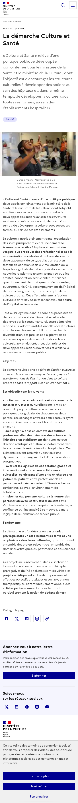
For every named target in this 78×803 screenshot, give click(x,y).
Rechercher (62, 5)
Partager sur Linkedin (26, 618)
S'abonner (39, 675)
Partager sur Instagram (37, 618)
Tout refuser (39, 786)
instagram (37, 707)
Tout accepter (39, 776)
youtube (47, 707)
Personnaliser (39, 796)
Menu (73, 5)
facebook (26, 707)
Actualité (10, 119)
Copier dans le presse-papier (47, 618)
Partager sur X (16, 618)
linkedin (16, 707)
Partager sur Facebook (6, 618)
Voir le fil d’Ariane (12, 21)
